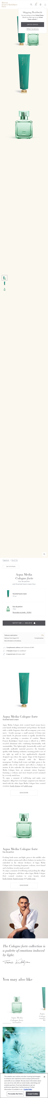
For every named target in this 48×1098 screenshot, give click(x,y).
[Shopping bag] (40, 4)
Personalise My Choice (15, 1094)
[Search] (31, 4)
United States (32, 24)
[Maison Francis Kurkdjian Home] (9, 4)
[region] (24, 1085)
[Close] (44, 1076)
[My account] (35, 4)
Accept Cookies (33, 1094)
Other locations (33, 29)
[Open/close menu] (44, 5)
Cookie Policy (28, 1089)
